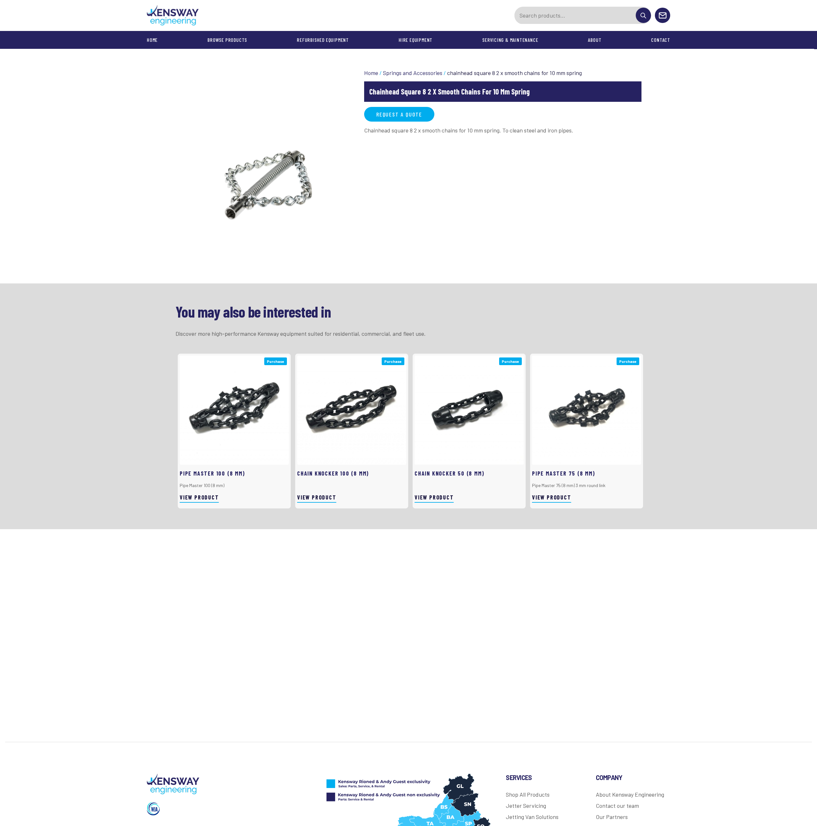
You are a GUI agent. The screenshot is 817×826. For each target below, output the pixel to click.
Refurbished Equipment (323, 40)
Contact (660, 40)
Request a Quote (399, 114)
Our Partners (612, 816)
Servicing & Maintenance (510, 40)
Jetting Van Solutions (532, 816)
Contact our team (617, 805)
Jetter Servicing (526, 805)
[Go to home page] (173, 15)
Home (152, 40)
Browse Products (227, 40)
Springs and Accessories (412, 72)
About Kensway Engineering (630, 794)
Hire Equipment (415, 40)
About (594, 40)
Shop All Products (528, 794)
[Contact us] (662, 15)
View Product (199, 497)
